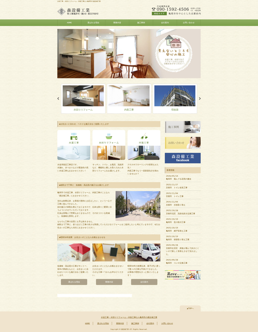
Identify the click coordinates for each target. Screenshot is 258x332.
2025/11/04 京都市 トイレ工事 (174, 194)
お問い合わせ (189, 22)
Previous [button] (58, 98)
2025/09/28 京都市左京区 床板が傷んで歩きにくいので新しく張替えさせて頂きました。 (182, 249)
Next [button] (199, 98)
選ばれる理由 (93, 22)
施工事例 (141, 22)
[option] (83, 99)
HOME (69, 22)
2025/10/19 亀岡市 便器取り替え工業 (177, 237)
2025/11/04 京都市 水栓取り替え (175, 203)
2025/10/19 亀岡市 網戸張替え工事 (176, 229)
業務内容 (117, 22)
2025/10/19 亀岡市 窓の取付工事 (175, 220)
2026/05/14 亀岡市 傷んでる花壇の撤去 (178, 177)
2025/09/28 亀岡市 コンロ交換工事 (176, 261)
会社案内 (165, 22)
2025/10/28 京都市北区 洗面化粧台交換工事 (180, 212)
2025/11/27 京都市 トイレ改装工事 (176, 186)
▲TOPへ (190, 308)
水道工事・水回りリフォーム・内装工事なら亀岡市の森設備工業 (129, 317)
